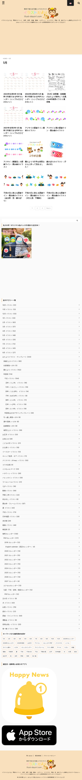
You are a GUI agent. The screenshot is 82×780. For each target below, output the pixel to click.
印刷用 (11, 651)
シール (67, 643)
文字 (50, 651)
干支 (36, 651)
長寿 (27, 656)
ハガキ (16, 647)
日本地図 (57, 651)
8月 (41, 639)
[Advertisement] (41, 40)
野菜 (22, 656)
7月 (36, 639)
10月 (52, 639)
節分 (75, 651)
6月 (31, 639)
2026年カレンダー (8, 643)
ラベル (59, 647)
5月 (25, 639)
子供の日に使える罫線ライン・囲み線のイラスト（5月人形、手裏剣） (35, 195)
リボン (66, 647)
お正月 (30, 643)
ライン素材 (50, 647)
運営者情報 (38, 755)
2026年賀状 (20, 643)
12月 (58, 639)
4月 (20, 639)
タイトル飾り (7, 647)
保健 (73, 647)
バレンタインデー (26, 647)
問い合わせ (29, 755)
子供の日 (29, 651)
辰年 (16, 656)
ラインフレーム (39, 647)
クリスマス (59, 643)
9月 (47, 639)
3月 (15, 639)
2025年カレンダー (68, 639)
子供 (22, 651)
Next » (48, 208)
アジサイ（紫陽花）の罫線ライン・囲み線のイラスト (13, 164)
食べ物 (34, 656)
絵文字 (5, 656)
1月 (4, 639)
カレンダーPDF (47, 643)
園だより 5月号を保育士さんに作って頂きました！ (35, 164)
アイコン (37, 643)
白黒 (69, 651)
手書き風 (43, 651)
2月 (9, 639)
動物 (4, 651)
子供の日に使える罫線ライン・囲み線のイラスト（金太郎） (56, 195)
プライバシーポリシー (50, 755)
